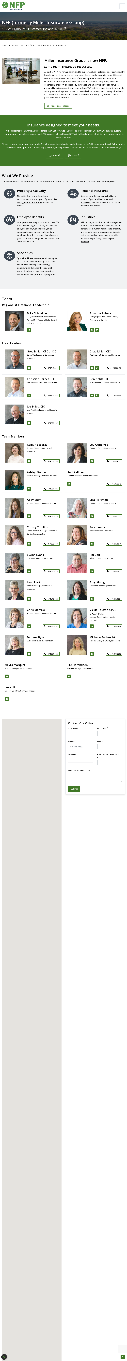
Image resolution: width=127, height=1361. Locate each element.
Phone (71, 741)
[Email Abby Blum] (29, 516)
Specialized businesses (28, 258)
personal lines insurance (56, 88)
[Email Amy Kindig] (92, 599)
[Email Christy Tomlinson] (29, 544)
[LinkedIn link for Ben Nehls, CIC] (97, 395)
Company (72, 754)
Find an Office (27, 45)
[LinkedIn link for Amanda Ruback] (97, 330)
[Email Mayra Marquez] (7, 676)
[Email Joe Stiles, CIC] (29, 423)
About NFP (14, 45)
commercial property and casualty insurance (65, 84)
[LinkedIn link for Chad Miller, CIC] (97, 368)
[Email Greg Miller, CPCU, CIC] (29, 368)
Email (100, 741)
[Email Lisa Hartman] (92, 516)
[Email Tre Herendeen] (69, 676)
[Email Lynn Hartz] (29, 599)
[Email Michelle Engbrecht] (92, 654)
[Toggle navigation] (122, 6)
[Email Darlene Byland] (29, 654)
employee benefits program (30, 235)
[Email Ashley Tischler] (29, 489)
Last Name (102, 728)
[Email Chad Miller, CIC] (92, 368)
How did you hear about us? (109, 756)
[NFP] (14, 6)
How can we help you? (79, 770)
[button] (123, 1357)
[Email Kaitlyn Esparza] (29, 461)
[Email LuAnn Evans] (29, 571)
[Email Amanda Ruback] (92, 330)
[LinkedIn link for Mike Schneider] (29, 330)
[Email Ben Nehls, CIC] (92, 395)
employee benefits (101, 84)
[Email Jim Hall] (7, 699)
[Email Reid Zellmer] (69, 484)
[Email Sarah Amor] (92, 544)
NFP (4, 45)
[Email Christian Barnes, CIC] (29, 395)
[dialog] (4, 1357)
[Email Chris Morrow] (29, 626)
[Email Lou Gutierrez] (92, 461)
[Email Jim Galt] (92, 571)
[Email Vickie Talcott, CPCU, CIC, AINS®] (92, 626)
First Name (73, 728)
